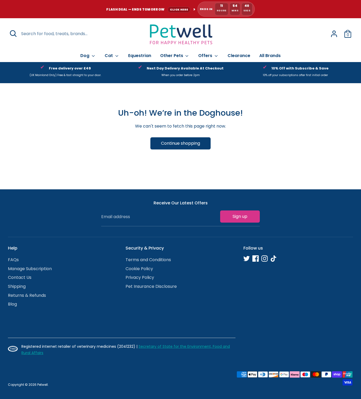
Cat (109, 56)
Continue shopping (180, 143)
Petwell (42, 384)
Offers (205, 56)
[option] (65, 72)
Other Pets (172, 56)
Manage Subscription (30, 269)
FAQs (13, 260)
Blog (12, 304)
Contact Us (19, 277)
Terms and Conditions (148, 260)
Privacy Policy (140, 277)
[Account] (334, 34)
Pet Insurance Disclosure (151, 286)
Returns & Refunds (27, 295)
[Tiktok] (273, 258)
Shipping (17, 286)
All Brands (270, 56)
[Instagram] (264, 258)
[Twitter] (246, 258)
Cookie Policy (139, 269)
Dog (85, 56)
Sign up (240, 216)
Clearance (239, 56)
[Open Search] (13, 33)
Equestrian (139, 56)
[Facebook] (255, 258)
